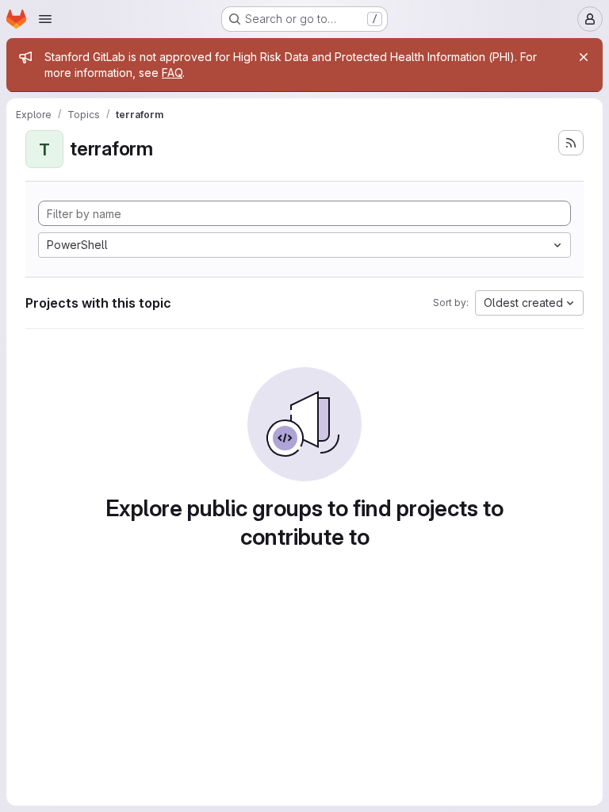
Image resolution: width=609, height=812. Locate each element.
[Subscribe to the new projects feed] (571, 142)
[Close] (583, 57)
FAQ (172, 72)
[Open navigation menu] (45, 19)
